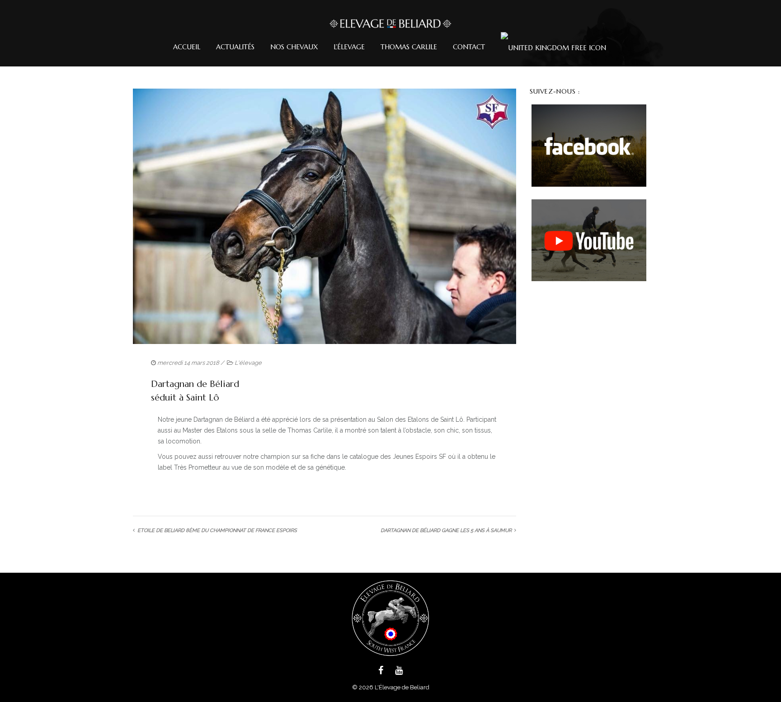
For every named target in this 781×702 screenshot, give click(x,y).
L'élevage (248, 362)
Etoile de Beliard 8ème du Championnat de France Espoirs (217, 530)
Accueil (186, 46)
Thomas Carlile (409, 46)
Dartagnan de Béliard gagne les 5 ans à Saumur (446, 530)
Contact (469, 46)
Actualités (235, 46)
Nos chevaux (294, 46)
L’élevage (349, 46)
